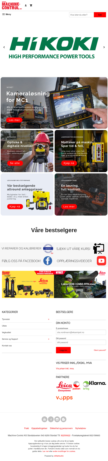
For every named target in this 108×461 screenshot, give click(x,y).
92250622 (65, 435)
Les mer (46, 451)
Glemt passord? (100, 350)
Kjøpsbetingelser (39, 428)
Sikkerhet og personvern (61, 428)
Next (106, 47)
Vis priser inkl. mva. (65, 368)
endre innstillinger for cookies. (64, 451)
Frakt (26, 428)
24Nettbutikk (59, 456)
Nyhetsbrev (80, 428)
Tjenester (6, 319)
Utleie (4, 325)
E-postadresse (62, 328)
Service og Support (10, 339)
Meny (8, 14)
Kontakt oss (7, 345)
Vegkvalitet (6, 332)
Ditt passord (61, 338)
